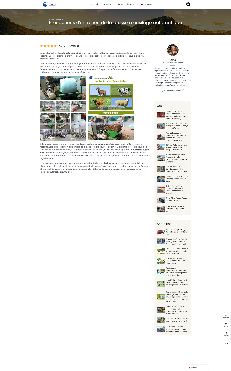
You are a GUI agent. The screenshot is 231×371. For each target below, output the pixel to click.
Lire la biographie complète (173, 90)
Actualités (59, 19)
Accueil (94, 4)
